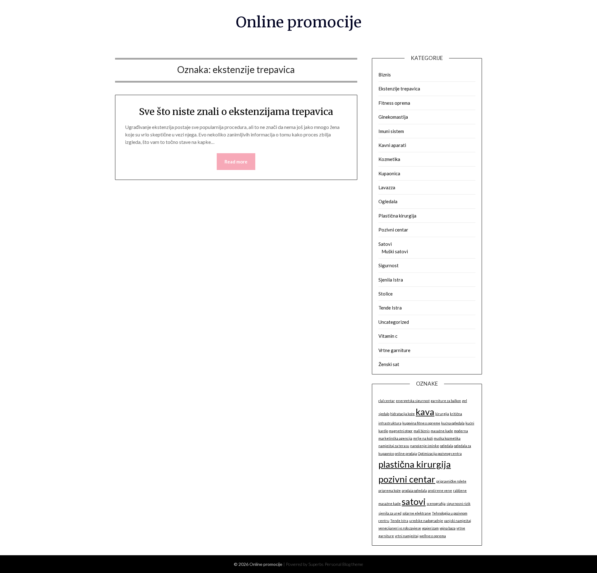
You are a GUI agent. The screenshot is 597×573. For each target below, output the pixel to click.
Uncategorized (393, 322)
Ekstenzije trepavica (399, 88)
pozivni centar (406, 479)
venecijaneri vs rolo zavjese (399, 528)
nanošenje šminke (424, 446)
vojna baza (448, 528)
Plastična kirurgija (397, 215)
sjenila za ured (389, 513)
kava (425, 411)
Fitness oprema (394, 103)
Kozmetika (389, 159)
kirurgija (442, 414)
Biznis (384, 74)
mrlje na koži (423, 438)
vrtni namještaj (407, 536)
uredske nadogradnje (426, 521)
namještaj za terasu (393, 446)
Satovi (385, 244)
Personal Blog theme (344, 564)
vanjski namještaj (457, 521)
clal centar (386, 401)
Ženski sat (388, 364)
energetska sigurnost (413, 401)
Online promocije (299, 22)
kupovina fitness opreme (421, 423)
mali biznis (422, 431)
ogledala (446, 446)
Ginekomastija (393, 117)
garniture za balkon (446, 401)
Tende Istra (390, 307)
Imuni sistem (391, 131)
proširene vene (440, 490)
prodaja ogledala (414, 490)
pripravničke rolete (451, 481)
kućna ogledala (453, 423)
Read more (236, 161)
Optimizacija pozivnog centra (440, 454)
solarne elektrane (416, 513)
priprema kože (389, 490)
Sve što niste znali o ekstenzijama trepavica (236, 111)
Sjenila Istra (390, 279)
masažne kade (442, 431)
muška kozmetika (447, 438)
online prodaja (406, 454)
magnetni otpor (401, 431)
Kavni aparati (392, 145)
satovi (414, 501)
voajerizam (430, 528)
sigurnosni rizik (458, 504)
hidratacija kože (402, 414)
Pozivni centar (393, 229)
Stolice (385, 293)
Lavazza (386, 187)
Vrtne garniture (394, 350)
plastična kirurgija (414, 464)
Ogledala (387, 201)
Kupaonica (389, 173)
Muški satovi (395, 251)
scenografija (436, 504)
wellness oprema (432, 536)
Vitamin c (387, 336)
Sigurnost (388, 265)
